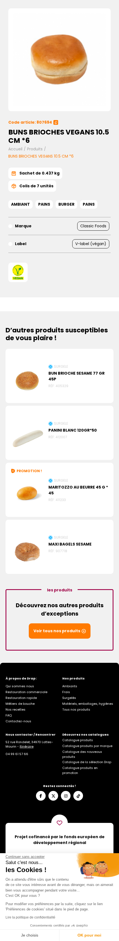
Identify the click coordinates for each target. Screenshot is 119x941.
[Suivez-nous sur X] (53, 796)
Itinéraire (26, 746)
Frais (66, 692)
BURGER (66, 204)
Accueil (15, 149)
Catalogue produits (77, 740)
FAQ (9, 715)
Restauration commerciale (26, 692)
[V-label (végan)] (18, 272)
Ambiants (69, 686)
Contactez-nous (18, 721)
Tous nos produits (76, 709)
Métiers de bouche (20, 703)
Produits (35, 149)
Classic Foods (93, 226)
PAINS (44, 204)
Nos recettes (15, 709)
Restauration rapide (21, 698)
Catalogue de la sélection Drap (86, 762)
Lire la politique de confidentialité (30, 917)
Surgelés (69, 698)
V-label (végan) (90, 244)
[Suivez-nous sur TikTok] (78, 796)
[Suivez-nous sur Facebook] (41, 796)
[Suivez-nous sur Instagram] (66, 796)
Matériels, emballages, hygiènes (87, 703)
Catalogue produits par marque (87, 746)
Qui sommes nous (20, 686)
